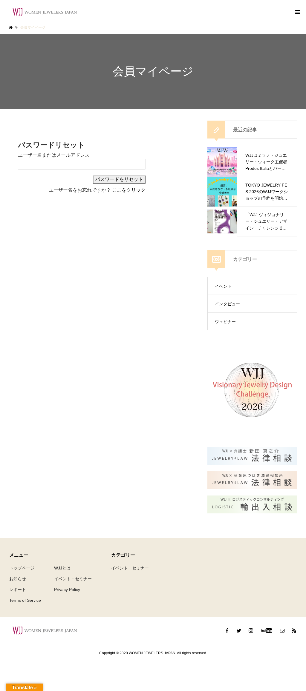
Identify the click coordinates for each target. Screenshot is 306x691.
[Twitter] (239, 630)
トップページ (21, 568)
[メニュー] (297, 12)
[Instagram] (251, 630)
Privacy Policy (67, 589)
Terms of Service (25, 600)
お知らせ (17, 578)
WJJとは (62, 568)
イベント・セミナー (73, 578)
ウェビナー (225, 321)
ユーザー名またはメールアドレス (54, 155)
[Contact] (282, 630)
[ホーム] (11, 27)
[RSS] (294, 630)
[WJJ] (45, 12)
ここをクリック (129, 190)
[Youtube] (266, 630)
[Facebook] (227, 630)
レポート (17, 589)
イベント (223, 286)
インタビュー (227, 303)
